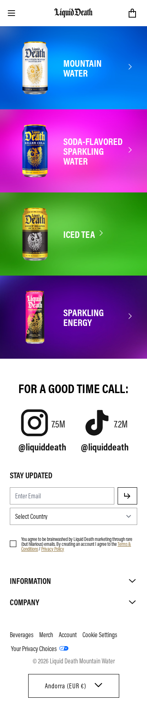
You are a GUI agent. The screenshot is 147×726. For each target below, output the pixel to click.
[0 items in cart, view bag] (132, 13)
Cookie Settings (99, 634)
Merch (46, 634)
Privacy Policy (52, 548)
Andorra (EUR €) (65, 686)
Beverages (21, 634)
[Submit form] (127, 496)
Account (68, 634)
